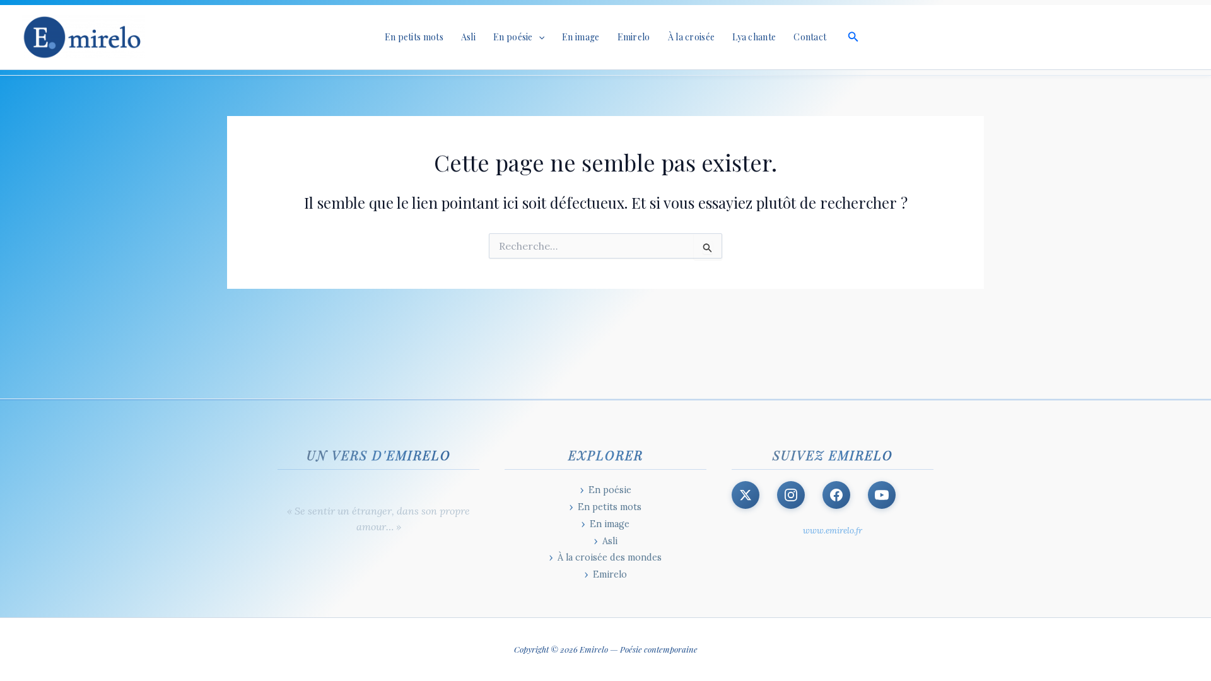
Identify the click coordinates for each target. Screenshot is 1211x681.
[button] (538, 37)
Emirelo (633, 37)
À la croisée (691, 37)
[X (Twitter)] (745, 495)
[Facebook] (836, 495)
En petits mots (414, 37)
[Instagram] (791, 495)
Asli (468, 37)
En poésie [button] (513, 37)
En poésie (609, 490)
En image (580, 37)
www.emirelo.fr (832, 530)
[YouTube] (882, 495)
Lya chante (754, 37)
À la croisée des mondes (610, 557)
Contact (809, 37)
